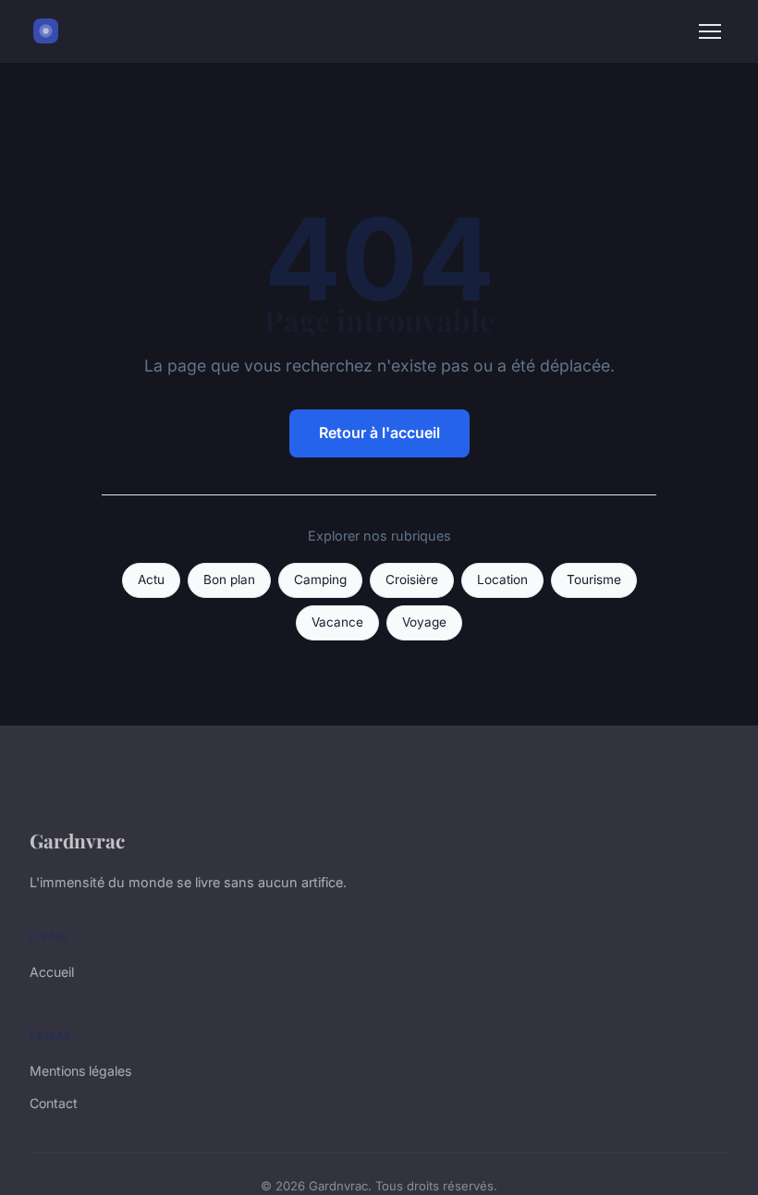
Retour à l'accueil (379, 432)
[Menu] (709, 31)
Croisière (411, 579)
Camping (320, 579)
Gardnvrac (77, 840)
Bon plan (229, 579)
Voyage (424, 622)
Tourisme (594, 579)
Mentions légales (80, 1071)
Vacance (337, 622)
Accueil (52, 972)
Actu (151, 579)
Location (502, 579)
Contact (54, 1103)
